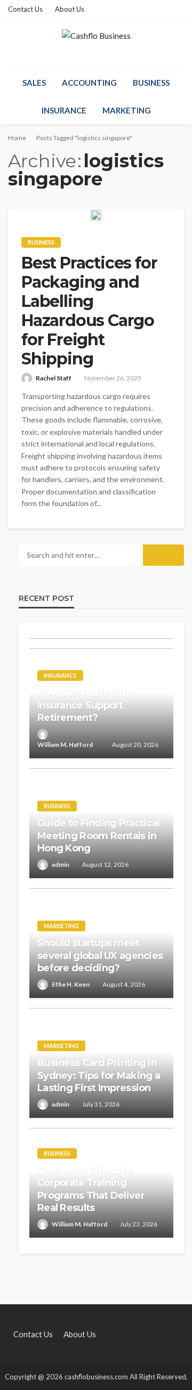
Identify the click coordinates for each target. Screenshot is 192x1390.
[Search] (175, 82)
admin (60, 864)
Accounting (89, 82)
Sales (34, 82)
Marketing (126, 110)
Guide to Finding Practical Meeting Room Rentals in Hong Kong (98, 835)
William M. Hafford (65, 745)
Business (151, 82)
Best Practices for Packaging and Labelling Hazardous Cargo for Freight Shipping (89, 311)
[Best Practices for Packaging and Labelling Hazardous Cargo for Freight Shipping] (96, 215)
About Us (69, 9)
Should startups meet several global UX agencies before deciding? (100, 955)
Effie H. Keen (71, 984)
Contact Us (25, 9)
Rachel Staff (53, 378)
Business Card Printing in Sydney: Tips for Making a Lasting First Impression (98, 1075)
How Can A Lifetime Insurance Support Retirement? (84, 705)
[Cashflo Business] (96, 43)
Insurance (64, 110)
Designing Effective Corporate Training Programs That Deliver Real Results (91, 1189)
